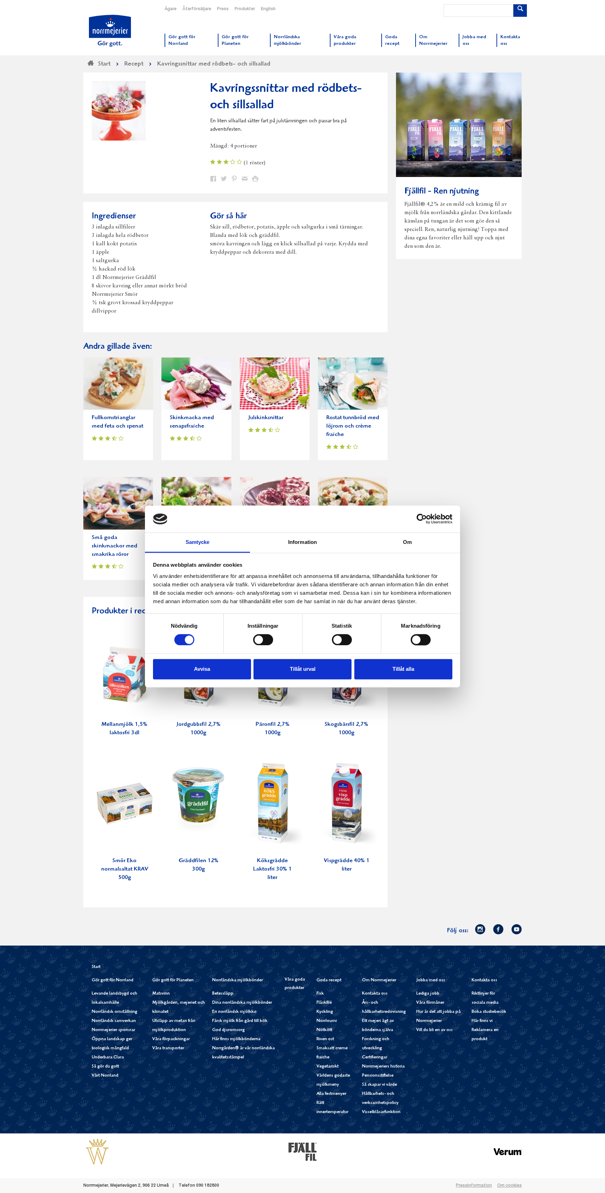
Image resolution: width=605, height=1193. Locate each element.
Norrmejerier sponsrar (113, 1030)
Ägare (170, 9)
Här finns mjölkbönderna (236, 1039)
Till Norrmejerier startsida (110, 31)
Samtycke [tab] (198, 542)
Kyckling (325, 1012)
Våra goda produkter (295, 983)
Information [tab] (302, 542)
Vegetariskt (328, 1066)
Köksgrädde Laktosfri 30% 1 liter (272, 869)
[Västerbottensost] (97, 1151)
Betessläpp (223, 993)
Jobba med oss (430, 980)
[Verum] (508, 1151)
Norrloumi (327, 1021)
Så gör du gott (105, 1066)
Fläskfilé (324, 1003)
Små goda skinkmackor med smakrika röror (114, 546)
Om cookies (509, 1186)
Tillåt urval (302, 669)
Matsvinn (161, 993)
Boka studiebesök (489, 1012)
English (268, 9)
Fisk (320, 993)
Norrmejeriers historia (383, 1066)
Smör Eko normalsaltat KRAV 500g (124, 869)
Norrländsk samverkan (114, 1021)
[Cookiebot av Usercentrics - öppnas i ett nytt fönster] (421, 519)
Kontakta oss (375, 993)
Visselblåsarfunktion (381, 1112)
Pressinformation (474, 1186)
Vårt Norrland (105, 1075)
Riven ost (325, 1039)
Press (223, 9)
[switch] (263, 639)
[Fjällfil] (302, 1151)
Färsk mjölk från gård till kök (239, 1021)
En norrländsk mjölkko (234, 1012)
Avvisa (202, 669)
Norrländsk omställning (114, 1012)
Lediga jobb (427, 993)
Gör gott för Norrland (112, 980)
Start (96, 967)
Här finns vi (482, 1021)
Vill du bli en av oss (434, 1030)
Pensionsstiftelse (378, 1075)
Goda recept (329, 980)
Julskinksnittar (265, 418)
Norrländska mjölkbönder (237, 980)
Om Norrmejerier (379, 980)
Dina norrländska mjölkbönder (242, 1003)
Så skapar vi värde (379, 1085)
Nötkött (324, 1030)
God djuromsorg (228, 1030)
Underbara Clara (108, 1057)
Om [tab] (407, 542)
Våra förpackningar (171, 1039)
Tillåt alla (403, 669)
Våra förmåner (430, 1003)
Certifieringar (374, 1057)
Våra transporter (168, 1048)
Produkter (245, 9)
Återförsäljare (196, 9)
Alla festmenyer (331, 1094)
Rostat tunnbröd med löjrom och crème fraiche (352, 426)
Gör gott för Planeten (173, 980)
